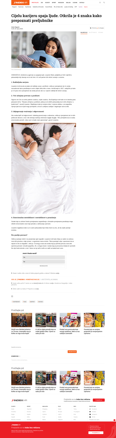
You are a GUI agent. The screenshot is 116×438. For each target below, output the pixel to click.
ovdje (52, 283)
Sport (54, 2)
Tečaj (75, 409)
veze (24, 301)
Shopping (44, 409)
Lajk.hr (60, 414)
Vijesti (47, 2)
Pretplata (35, 2)
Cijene (75, 2)
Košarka (29, 419)
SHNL (28, 417)
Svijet (12, 409)
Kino (75, 414)
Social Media (48, 7)
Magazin (14, 7)
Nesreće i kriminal (16, 419)
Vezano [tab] (100, 32)
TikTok (93, 417)
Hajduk (28, 414)
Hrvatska (13, 411)
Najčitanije (28, 7)
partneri (32, 301)
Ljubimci (44, 414)
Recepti (60, 411)
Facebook (94, 409)
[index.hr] (20, 2)
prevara (40, 301)
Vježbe (80, 7)
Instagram (94, 414)
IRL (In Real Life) (58, 7)
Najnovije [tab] (84, 32)
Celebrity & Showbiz (38, 7)
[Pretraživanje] (103, 2)
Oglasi (68, 2)
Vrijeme (76, 417)
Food (43, 417)
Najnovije (21, 7)
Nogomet (29, 409)
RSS (75, 419)
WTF (76, 7)
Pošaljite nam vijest (94, 419)
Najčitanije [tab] (93, 32)
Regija (12, 414)
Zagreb (13, 417)
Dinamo (29, 411)
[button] (13, 319)
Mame (44, 419)
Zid (42, 2)
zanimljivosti (16, 301)
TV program (77, 411)
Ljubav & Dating (68, 7)
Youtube (94, 411)
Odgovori (60, 419)
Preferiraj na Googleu (98, 28)
